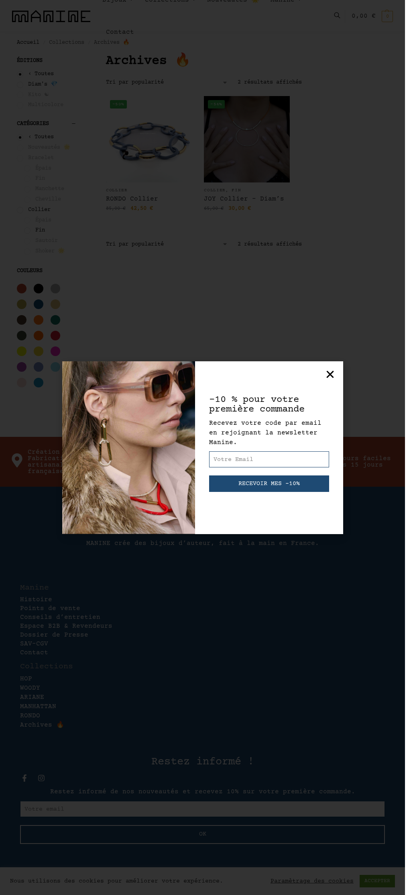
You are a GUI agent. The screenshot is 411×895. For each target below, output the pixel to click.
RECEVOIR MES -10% (269, 483)
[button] (330, 374)
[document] (202, 447)
